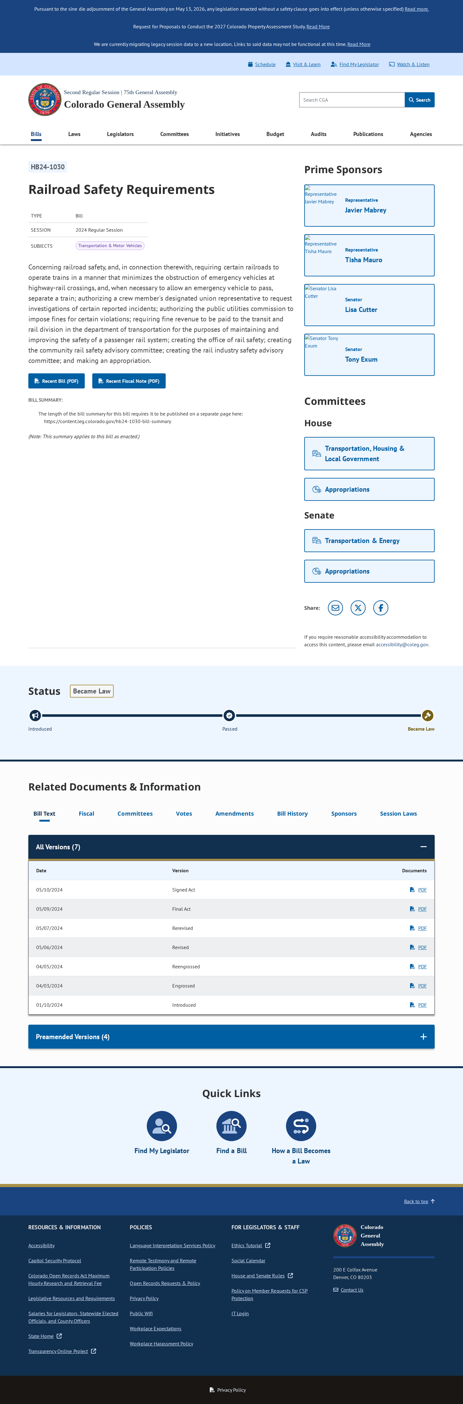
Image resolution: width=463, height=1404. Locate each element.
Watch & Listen (413, 64)
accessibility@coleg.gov (402, 644)
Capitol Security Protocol (54, 1260)
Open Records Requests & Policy (165, 1283)
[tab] (44, 814)
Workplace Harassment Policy (161, 1343)
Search (423, 100)
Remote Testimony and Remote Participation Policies (163, 1264)
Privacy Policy (144, 1298)
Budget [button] (275, 134)
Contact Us (352, 1290)
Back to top (416, 1201)
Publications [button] (368, 134)
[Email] (335, 607)
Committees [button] (174, 134)
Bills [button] (36, 134)
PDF (422, 889)
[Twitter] (358, 607)
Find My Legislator (359, 64)
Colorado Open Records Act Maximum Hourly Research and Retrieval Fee (69, 1279)
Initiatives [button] (227, 134)
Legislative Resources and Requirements (71, 1298)
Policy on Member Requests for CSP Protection (270, 1294)
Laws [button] (74, 134)
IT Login (240, 1313)
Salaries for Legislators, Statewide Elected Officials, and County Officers (73, 1317)
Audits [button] (319, 134)
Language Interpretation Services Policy (172, 1245)
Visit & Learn (307, 64)
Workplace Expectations (155, 1328)
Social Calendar (248, 1260)
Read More (317, 26)
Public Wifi (141, 1313)
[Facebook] (380, 607)
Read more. (417, 9)
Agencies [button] (421, 134)
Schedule (265, 64)
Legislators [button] (120, 134)
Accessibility (41, 1245)
